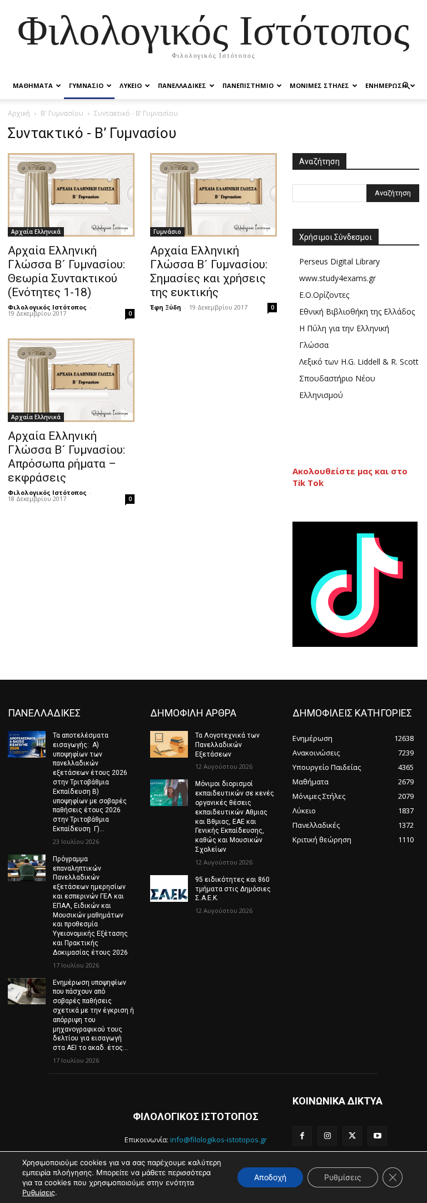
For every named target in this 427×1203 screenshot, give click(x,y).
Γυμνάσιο (167, 231)
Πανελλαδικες (182, 85)
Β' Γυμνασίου (62, 113)
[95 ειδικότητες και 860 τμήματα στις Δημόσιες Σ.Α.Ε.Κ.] (169, 888)
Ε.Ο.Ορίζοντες (324, 294)
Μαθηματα (33, 85)
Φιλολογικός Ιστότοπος (47, 307)
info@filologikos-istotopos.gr (218, 1140)
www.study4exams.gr (337, 278)
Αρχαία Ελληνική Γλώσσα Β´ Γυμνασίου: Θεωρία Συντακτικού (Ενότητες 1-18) (66, 271)
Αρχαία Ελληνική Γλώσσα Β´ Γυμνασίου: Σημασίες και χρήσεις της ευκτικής (208, 271)
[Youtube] (377, 1136)
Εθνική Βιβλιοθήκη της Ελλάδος (357, 311)
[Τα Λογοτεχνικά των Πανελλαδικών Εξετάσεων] (169, 744)
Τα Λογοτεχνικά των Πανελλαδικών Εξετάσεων (227, 744)
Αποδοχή (270, 1177)
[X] (352, 1136)
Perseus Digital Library (339, 261)
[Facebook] (302, 1136)
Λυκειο (131, 85)
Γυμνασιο (86, 85)
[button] (406, 86)
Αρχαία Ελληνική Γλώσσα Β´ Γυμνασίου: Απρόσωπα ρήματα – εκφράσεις (66, 456)
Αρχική (19, 113)
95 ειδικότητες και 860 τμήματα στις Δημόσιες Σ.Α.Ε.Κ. (233, 889)
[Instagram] (327, 1136)
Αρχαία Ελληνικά (36, 231)
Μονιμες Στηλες (319, 85)
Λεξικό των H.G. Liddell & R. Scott (359, 361)
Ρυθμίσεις (38, 1192)
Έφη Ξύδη (165, 307)
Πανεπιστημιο (248, 85)
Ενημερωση (386, 85)
